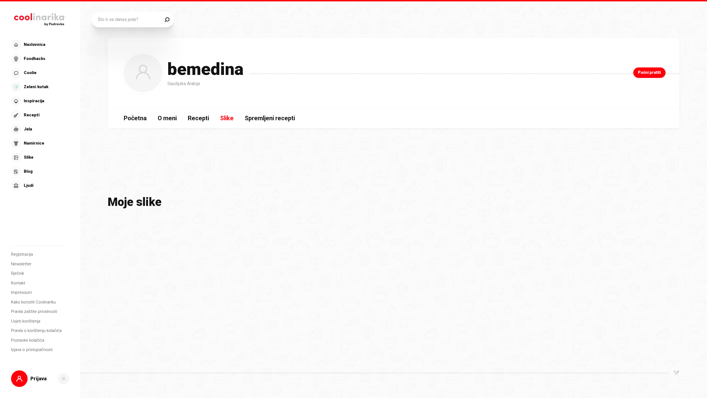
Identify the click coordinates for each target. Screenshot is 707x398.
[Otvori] (63, 378)
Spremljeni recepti (270, 118)
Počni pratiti (649, 72)
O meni (167, 118)
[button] (39, 115)
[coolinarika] (40, 18)
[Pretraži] (167, 20)
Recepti (198, 118)
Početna (135, 118)
